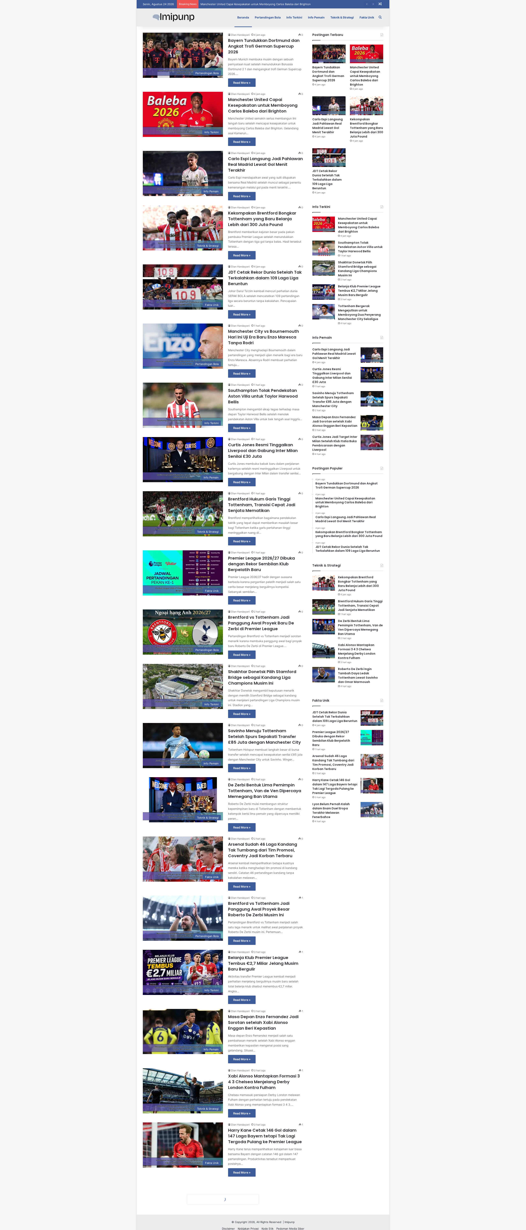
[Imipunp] (173, 17)
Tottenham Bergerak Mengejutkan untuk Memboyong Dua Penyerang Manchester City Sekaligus (359, 312)
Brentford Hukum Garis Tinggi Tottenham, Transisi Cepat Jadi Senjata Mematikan (261, 504)
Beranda (243, 17)
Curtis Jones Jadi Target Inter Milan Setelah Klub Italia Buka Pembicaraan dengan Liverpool (334, 443)
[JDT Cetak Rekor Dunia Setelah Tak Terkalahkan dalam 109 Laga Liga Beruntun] (329, 157)
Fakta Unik (367, 17)
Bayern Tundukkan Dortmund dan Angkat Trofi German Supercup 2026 (264, 46)
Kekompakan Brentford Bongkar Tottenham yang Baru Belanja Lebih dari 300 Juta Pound (262, 218)
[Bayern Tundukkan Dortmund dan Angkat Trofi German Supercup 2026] (329, 54)
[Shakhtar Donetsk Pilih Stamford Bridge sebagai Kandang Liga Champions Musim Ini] (323, 268)
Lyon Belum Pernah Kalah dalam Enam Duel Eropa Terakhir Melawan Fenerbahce (331, 810)
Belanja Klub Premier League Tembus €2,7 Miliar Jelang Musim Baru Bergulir (263, 963)
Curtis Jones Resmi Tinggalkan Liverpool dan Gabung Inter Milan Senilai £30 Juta (263, 450)
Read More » (241, 82)
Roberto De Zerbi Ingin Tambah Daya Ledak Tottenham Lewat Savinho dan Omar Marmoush (358, 675)
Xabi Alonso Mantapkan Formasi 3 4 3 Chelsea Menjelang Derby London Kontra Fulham (264, 1081)
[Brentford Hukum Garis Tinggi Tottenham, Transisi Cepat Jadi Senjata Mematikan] (323, 607)
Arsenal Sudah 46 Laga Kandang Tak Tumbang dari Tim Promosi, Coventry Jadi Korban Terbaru (262, 850)
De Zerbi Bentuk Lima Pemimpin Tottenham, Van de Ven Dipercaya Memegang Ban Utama (264, 790)
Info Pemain (316, 17)
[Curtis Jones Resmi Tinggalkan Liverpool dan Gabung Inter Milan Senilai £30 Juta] (372, 374)
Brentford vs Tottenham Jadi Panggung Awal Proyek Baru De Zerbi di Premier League (261, 623)
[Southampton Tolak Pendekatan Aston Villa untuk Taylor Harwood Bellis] (323, 248)
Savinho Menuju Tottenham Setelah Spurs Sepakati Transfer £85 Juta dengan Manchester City (264, 736)
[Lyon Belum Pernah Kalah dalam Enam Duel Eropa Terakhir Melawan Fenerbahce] (372, 809)
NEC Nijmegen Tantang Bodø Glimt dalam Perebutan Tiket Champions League (265, 1195)
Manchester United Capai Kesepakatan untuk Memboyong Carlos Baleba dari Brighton (263, 105)
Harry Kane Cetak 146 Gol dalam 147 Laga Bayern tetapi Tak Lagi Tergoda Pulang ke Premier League (265, 1136)
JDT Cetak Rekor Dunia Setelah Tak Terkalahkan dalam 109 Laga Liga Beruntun (265, 278)
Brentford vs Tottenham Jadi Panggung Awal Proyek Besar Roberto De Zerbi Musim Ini (259, 909)
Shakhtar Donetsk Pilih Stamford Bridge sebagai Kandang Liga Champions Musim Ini (262, 677)
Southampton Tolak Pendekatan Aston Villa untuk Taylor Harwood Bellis (263, 396)
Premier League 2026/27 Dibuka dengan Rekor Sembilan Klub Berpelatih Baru (261, 564)
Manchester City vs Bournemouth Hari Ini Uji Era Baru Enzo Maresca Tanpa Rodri (263, 337)
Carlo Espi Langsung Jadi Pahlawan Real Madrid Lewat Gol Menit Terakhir (247, 4)
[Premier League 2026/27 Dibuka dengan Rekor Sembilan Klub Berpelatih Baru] (372, 737)
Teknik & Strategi (342, 17)
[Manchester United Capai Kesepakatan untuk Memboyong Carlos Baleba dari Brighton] (366, 54)
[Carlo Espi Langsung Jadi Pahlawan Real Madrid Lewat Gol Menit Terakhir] (329, 105)
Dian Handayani (240, 34)
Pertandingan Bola (268, 17)
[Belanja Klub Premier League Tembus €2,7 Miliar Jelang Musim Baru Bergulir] (323, 292)
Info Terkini (294, 17)
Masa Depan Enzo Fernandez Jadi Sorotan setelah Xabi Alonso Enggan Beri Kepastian (263, 1022)
